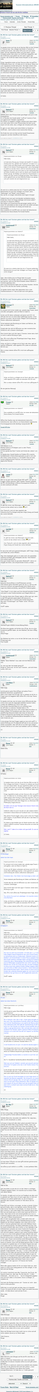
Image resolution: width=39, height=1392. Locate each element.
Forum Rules (5, 1387)
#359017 (36, 36)
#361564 (36, 1176)
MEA (30, 746)
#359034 (36, 616)
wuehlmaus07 (10, 225)
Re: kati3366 (4, 572)
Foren (6, 22)
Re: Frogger (4, 436)
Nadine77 (9, 109)
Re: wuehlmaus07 (5, 301)
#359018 (36, 105)
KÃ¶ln (30, 477)
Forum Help (31, 22)
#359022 (36, 301)
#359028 (36, 496)
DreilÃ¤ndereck (33, 685)
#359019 (36, 146)
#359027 (36, 470)
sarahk (8, 474)
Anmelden (35, 16)
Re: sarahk (3, 496)
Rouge (8, 743)
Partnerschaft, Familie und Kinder (13, 18)
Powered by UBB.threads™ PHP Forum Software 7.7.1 (19, 1391)
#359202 (36, 988)
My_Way (8, 1104)
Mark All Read (14, 1387)
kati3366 (8, 529)
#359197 (36, 764)
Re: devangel (4, 361)
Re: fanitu (3, 105)
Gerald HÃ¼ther (5, 427)
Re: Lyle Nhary (4, 988)
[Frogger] (2, 404)
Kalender (12, 22)
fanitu (8, 40)
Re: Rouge (3, 146)
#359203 (36, 1100)
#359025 (36, 398)
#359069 (36, 678)
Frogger (8, 402)
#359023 (36, 361)
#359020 (36, 221)
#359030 (36, 525)
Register (26, 16)
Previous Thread (10, 27)
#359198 (36, 845)
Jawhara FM (3, 10)
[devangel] (3, 308)
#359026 (36, 436)
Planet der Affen (33, 1107)
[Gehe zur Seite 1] (33, 30)
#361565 (36, 1305)
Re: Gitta (3, 36)
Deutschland (33, 228)
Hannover (32, 532)
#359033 (36, 572)
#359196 (36, 739)
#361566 (36, 1347)
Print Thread (4, 30)
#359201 (36, 916)
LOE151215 (9, 1352)
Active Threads (21, 22)
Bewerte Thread (13, 30)
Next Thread (28, 27)
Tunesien (32, 43)
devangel (9, 305)
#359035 (36, 651)
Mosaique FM (9, 10)
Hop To (11, 1376)
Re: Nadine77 (4, 221)
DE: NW (31, 405)
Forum (18, 16)
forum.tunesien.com (7, 16)
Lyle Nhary (9, 682)
